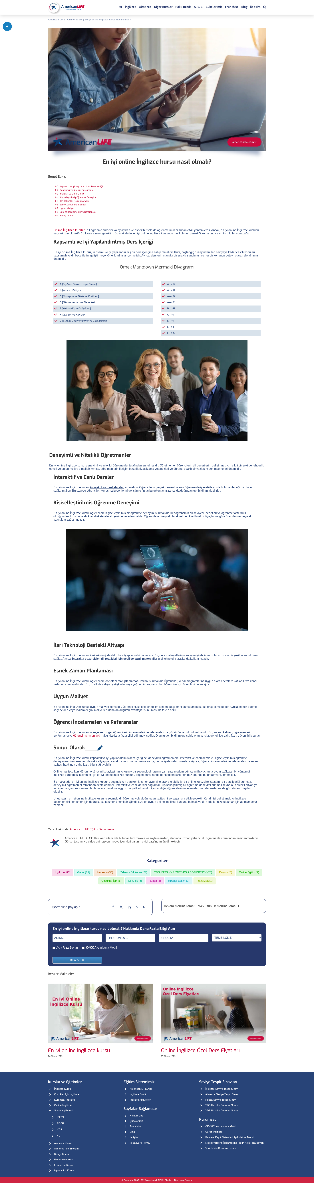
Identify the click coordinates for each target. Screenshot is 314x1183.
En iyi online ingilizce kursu (79, 1050)
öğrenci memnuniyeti (86, 735)
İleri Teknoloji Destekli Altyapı (74, 201)
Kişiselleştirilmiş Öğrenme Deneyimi (78, 197)
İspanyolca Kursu (64, 1170)
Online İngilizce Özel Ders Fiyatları (200, 1050)
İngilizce (62, 872)
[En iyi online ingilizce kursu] (100, 985)
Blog (132, 1131)
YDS (59, 1129)
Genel (83, 872)
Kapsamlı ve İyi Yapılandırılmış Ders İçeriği (81, 186)
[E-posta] (145, 907)
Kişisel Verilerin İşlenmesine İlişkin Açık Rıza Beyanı (234, 1142)
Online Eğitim (74, 19)
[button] (264, 7)
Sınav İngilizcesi (63, 1110)
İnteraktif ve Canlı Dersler (72, 193)
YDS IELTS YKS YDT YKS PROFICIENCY (183, 872)
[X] (121, 907)
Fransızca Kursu (63, 1164)
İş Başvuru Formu (140, 1142)
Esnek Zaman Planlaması (73, 204)
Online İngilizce (63, 1105)
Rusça (155, 880)
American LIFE (56, 19)
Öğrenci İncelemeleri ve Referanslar (78, 212)
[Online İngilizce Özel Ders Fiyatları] (213, 985)
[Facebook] (113, 907)
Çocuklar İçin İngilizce (66, 1094)
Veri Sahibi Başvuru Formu (220, 1148)
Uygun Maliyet (67, 208)
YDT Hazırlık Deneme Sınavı (221, 1110)
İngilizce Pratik (138, 1094)
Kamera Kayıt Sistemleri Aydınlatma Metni (229, 1137)
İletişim (134, 1137)
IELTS (60, 1117)
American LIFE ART (141, 1088)
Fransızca (204, 880)
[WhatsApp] (137, 907)
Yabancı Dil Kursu (133, 872)
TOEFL (61, 1123)
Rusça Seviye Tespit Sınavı (220, 1099)
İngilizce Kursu (62, 1088)
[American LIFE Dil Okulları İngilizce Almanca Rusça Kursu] (120, 7)
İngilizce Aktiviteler (140, 1099)
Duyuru (225, 872)
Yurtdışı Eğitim (178, 880)
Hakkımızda (136, 1115)
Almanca (105, 872)
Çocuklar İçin (111, 880)
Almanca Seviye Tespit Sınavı (222, 1094)
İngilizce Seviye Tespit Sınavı (221, 1088)
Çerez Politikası (214, 1131)
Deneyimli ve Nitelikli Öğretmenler (77, 190)
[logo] (66, 1)
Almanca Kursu (63, 1143)
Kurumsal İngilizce (64, 1099)
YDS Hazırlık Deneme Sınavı (221, 1105)
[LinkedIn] (129, 907)
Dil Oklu (135, 880)
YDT (59, 1135)
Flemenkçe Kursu (64, 1159)
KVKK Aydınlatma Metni (101, 947)
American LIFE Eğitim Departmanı (92, 829)
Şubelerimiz (136, 1120)
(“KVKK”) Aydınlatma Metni (220, 1126)
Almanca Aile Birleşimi (66, 1148)
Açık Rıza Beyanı (67, 947)
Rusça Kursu (61, 1154)
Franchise (135, 1126)
